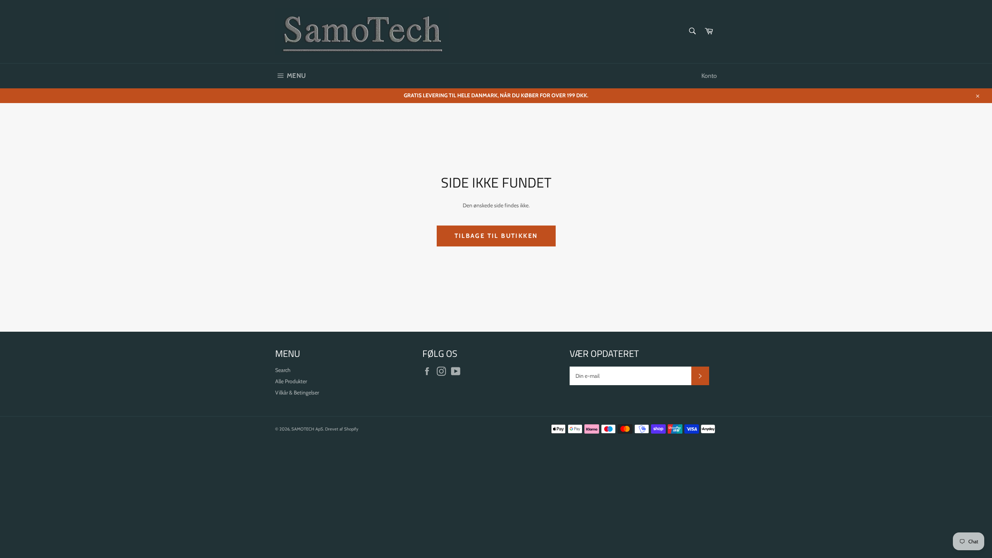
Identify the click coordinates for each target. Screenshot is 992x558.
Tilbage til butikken (496, 235)
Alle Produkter (291, 381)
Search (283, 370)
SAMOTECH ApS (307, 429)
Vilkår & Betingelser (297, 392)
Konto (709, 75)
